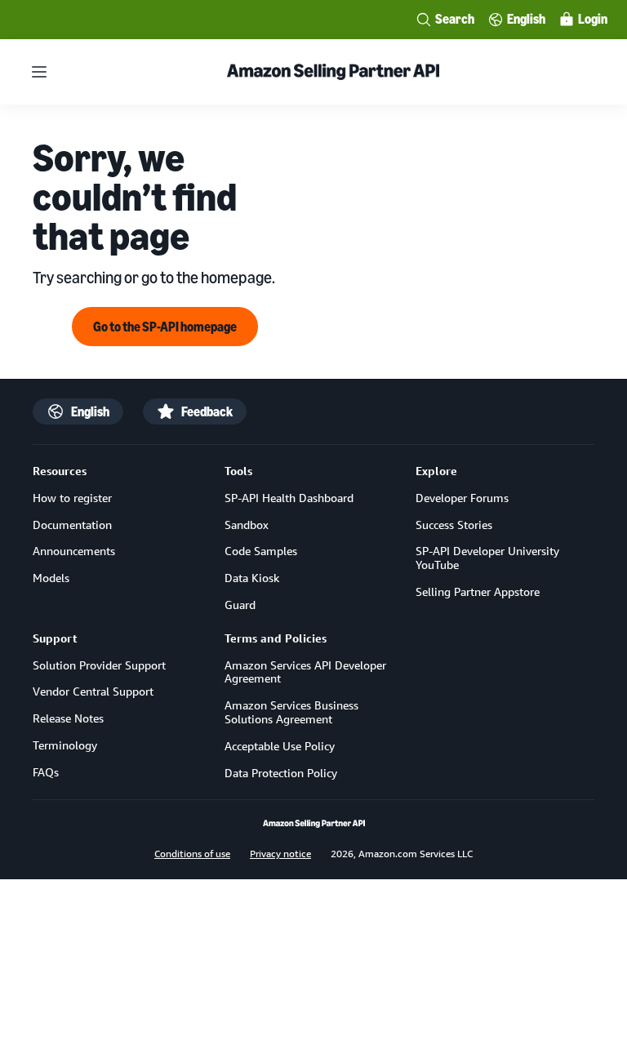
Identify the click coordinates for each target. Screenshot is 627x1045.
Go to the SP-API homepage (165, 326)
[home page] (314, 824)
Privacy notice (280, 853)
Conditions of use (192, 853)
